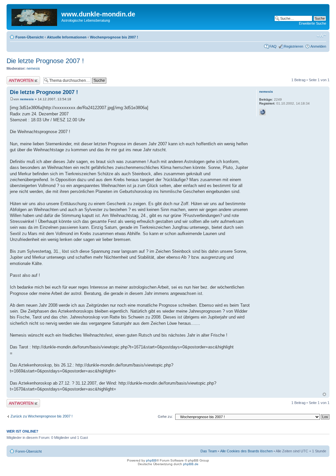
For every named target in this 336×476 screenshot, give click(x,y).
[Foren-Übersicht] (34, 16)
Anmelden (318, 46)
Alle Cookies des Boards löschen (246, 451)
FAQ (273, 46)
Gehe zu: (165, 416)
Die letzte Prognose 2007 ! (45, 60)
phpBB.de (191, 464)
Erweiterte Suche (312, 23)
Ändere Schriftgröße (321, 36)
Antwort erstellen (20, 78)
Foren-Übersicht (29, 37)
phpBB (151, 460)
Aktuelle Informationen (67, 37)
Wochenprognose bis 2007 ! (114, 37)
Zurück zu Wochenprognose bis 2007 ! (41, 416)
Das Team (208, 451)
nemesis (33, 68)
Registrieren (293, 46)
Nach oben (324, 394)
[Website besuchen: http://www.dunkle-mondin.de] (262, 112)
